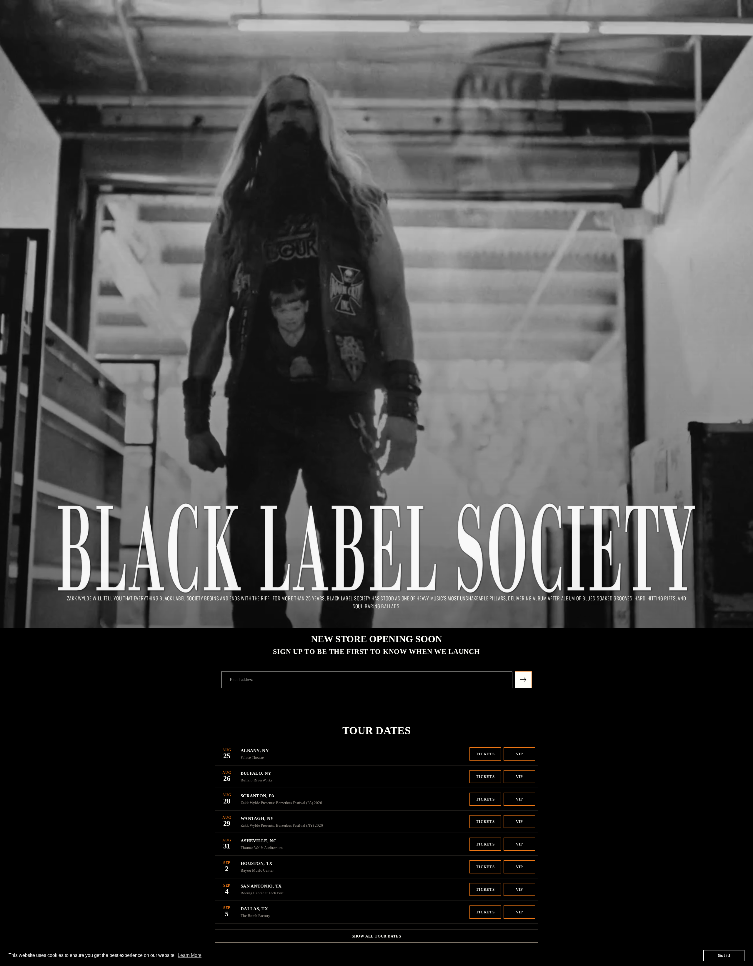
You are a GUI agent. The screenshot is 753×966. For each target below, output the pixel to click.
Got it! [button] (724, 955)
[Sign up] (523, 679)
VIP (519, 754)
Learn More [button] (189, 955)
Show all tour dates (376, 936)
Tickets (485, 754)
